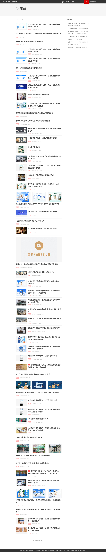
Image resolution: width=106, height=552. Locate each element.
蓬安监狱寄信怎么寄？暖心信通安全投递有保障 (44, 328)
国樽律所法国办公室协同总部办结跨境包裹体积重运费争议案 (37, 264)
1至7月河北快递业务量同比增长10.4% (41, 272)
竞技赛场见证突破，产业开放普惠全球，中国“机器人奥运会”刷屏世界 (79, 23)
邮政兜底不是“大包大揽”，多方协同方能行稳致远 (33, 121)
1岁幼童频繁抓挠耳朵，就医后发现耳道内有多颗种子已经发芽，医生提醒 (79, 28)
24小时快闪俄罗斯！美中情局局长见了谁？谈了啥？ (79, 36)
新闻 (17, 37)
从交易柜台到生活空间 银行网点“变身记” (30, 221)
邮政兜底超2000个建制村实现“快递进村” (30, 41)
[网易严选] (73, 1)
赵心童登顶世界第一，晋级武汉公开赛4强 (78, 42)
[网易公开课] (68, 1)
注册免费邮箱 (93, 1)
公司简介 (43, 550)
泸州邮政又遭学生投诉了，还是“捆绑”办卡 (42, 356)
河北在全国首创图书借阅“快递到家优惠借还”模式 (33, 374)
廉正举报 (80, 550)
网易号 (29, 29)
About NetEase (37, 550)
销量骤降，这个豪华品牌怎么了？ (76, 39)
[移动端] (63, 1)
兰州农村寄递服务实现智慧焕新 (39, 94)
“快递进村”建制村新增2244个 (38, 419)
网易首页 (5, 1)
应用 (9, 1)
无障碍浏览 (14, 1)
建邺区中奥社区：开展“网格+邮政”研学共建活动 (32, 463)
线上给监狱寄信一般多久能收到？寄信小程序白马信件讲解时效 (37, 204)
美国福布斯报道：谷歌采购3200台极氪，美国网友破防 (79, 34)
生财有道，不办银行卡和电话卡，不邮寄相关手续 (33, 455)
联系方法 (47, 550)
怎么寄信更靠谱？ (34, 147)
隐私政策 (61, 550)
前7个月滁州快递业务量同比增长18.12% (29, 68)
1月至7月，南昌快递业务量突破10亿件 (41, 175)
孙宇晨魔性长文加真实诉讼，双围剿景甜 (78, 47)
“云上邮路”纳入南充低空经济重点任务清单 (42, 211)
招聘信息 (52, 550)
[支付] (78, 1)
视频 (29, 369)
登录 (87, 1)
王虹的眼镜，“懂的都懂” (74, 25)
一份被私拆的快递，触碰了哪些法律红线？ (42, 138)
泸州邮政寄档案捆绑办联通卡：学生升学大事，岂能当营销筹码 (37, 392)
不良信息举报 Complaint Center (70, 550)
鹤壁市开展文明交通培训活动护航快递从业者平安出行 (34, 113)
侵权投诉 (84, 550)
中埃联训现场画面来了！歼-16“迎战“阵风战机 (79, 31)
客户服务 (56, 550)
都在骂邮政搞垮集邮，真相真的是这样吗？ (42, 228)
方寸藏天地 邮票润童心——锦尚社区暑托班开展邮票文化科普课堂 (38, 34)
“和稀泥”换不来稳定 (73, 44)
